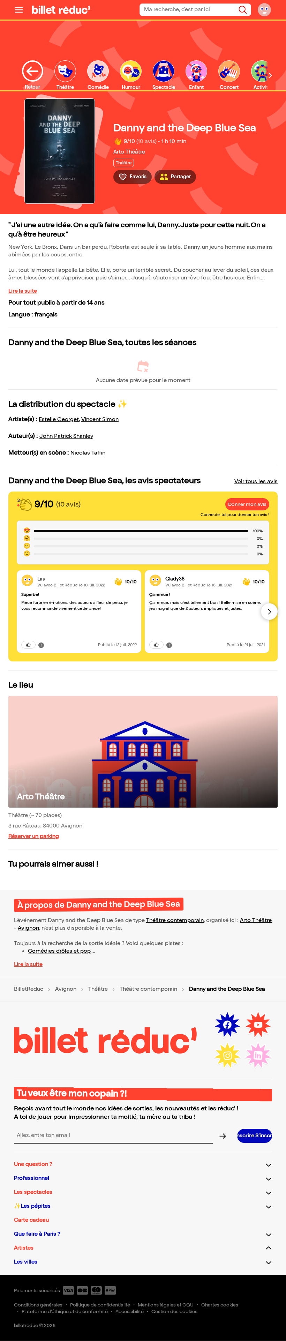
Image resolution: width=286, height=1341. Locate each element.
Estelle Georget (59, 419)
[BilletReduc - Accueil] (61, 10)
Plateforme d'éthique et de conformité (65, 1311)
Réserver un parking (33, 836)
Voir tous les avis (256, 481)
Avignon (28, 928)
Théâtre (98, 989)
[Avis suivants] (269, 611)
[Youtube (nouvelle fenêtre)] (258, 1025)
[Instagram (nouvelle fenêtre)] (227, 1056)
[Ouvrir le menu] (21, 9)
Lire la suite (22, 291)
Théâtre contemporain (175, 920)
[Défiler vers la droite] (270, 75)
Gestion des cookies (174, 1311)
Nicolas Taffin (87, 453)
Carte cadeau (31, 1220)
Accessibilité (129, 1311)
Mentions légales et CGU (166, 1305)
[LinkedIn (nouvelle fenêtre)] (258, 1056)
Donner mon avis (247, 504)
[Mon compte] (264, 9)
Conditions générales (38, 1305)
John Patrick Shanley (66, 436)
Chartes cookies (219, 1305)
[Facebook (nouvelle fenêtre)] (227, 1025)
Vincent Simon (100, 419)
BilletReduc (28, 989)
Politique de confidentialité (100, 1305)
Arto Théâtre (129, 152)
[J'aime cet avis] (28, 645)
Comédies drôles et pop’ (59, 951)
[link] (73, 579)
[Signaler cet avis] (41, 645)
